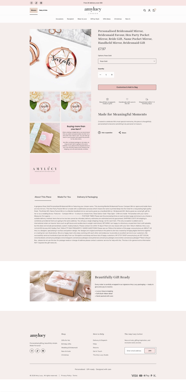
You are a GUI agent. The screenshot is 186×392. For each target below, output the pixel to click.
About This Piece (43, 197)
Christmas (65, 355)
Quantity (101, 69)
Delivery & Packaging (87, 197)
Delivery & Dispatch (100, 340)
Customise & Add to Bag (127, 87)
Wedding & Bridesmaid (69, 348)
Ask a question (106, 133)
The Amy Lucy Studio (100, 355)
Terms (75, 375)
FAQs (95, 344)
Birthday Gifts (66, 344)
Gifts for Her (65, 340)
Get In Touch (97, 351)
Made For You (64, 197)
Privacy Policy (66, 375)
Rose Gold (103, 61)
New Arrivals (66, 351)
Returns (96, 348)
